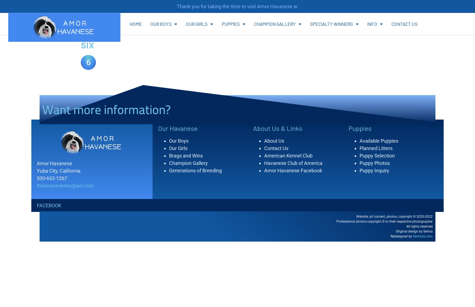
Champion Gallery (275, 24)
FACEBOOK (49, 205)
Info (372, 24)
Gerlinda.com (423, 236)
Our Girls (197, 24)
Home (136, 24)
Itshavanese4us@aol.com (65, 186)
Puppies (231, 24)
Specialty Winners (331, 24)
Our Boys (161, 24)
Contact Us (404, 24)
